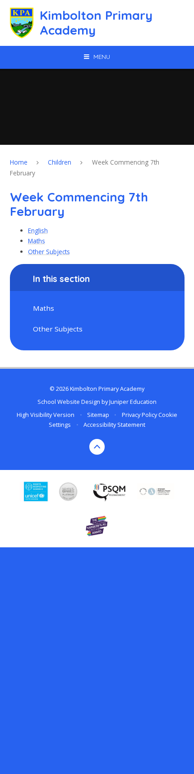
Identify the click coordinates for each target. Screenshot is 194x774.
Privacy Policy (139, 415)
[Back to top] (97, 447)
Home (19, 162)
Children (59, 162)
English (38, 230)
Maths (36, 241)
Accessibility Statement (114, 425)
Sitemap (98, 415)
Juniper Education (133, 402)
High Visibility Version (45, 415)
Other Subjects (49, 251)
